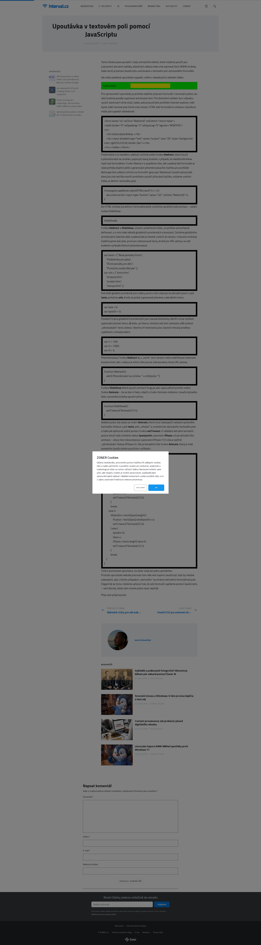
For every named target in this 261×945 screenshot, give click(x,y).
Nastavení (140, 487)
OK (156, 487)
